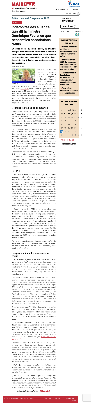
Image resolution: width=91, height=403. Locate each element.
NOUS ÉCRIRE (68, 26)
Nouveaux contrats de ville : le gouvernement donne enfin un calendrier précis (68, 51)
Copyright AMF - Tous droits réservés (21, 398)
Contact (74, 401)
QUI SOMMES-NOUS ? (61, 9)
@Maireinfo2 (45, 391)
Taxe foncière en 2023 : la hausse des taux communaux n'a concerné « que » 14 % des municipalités (68, 64)
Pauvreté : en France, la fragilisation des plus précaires (69, 90)
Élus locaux (17, 22)
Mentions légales (55, 398)
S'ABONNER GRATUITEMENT (68, 20)
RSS (45, 398)
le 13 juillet (25, 89)
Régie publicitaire (69, 398)
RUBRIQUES (75, 9)
